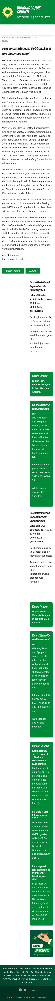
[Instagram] (26, 990)
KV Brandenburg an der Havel (18, 37)
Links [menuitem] (32, 990)
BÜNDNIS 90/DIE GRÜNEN (28, 10)
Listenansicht (13, 270)
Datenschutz (42, 997)
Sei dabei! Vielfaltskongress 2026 (40, 815)
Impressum (29, 997)
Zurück (33, 270)
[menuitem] (9, 997)
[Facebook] (20, 990)
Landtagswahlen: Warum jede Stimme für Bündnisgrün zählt (41, 873)
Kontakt (18, 997)
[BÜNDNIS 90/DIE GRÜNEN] (7, 12)
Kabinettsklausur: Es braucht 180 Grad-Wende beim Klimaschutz (40, 757)
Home (9, 997)
